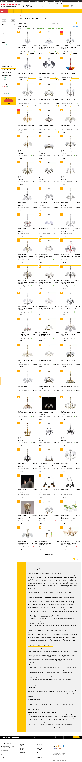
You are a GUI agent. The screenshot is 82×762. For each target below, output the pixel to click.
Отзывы (29, 1)
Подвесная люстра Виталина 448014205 (25, 309)
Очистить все (76, 26)
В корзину (31, 53)
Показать (7, 101)
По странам (22, 746)
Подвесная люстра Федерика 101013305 (68, 204)
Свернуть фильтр (23, 23)
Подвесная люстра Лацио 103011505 (70, 256)
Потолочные (7, 37)
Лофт (5, 58)
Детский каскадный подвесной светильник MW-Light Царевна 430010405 (69, 517)
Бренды (53, 1)
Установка (37, 1)
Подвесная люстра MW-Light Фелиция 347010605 (46, 543)
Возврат (22, 1)
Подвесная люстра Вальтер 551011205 (25, 491)
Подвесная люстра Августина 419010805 (68, 465)
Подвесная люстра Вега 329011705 (70, 308)
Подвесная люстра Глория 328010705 (68, 282)
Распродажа (22, 748)
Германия (6, 93)
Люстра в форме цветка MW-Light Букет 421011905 (26, 335)
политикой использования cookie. (59, 756)
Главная (3, 15)
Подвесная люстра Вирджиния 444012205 (26, 126)
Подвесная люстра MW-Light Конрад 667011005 (27, 282)
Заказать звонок (15, 737)
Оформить (76, 737)
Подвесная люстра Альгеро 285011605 (46, 465)
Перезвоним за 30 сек (46, 3)
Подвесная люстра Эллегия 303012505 (25, 152)
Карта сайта (22, 752)
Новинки (22, 749)
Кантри (5, 54)
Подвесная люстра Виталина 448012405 (46, 309)
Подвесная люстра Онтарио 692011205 (68, 230)
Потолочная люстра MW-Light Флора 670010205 (27, 543)
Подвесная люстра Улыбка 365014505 (68, 74)
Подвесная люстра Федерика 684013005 (68, 48)
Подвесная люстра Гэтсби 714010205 (70, 491)
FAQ (37, 752)
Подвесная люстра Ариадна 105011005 (68, 335)
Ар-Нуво (6, 46)
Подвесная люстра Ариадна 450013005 (46, 361)
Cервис (38, 742)
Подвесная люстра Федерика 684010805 (46, 204)
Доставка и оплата (5, 1)
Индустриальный (7, 52)
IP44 (5, 79)
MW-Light (12, 15)
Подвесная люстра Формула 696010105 (25, 517)
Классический (7, 56)
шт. (68, 737)
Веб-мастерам (39, 749)
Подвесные (50, 28)
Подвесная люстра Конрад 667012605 (68, 100)
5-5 (28, 28)
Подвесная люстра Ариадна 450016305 (68, 361)
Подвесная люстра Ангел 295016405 (27, 412)
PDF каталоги (39, 758)
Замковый (6, 50)
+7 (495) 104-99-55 (31, 7)
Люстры (16, 15)
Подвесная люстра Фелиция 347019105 (68, 152)
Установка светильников (41, 745)
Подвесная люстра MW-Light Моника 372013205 (27, 256)
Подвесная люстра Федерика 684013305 (25, 204)
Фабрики (22, 745)
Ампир (5, 44)
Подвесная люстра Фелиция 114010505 (46, 152)
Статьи (38, 756)
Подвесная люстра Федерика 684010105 (25, 74)
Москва (29, 3)
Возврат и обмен (40, 748)
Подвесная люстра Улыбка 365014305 (25, 230)
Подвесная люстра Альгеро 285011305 (25, 465)
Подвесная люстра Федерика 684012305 (46, 178)
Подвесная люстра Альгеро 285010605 (68, 439)
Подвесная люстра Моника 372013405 (46, 256)
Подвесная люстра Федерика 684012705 (68, 178)
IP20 (5, 77)
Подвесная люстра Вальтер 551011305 (46, 491)
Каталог (5, 11)
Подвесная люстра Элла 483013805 (27, 47)
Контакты (61, 1)
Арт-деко (6, 48)
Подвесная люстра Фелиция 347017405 (46, 48)
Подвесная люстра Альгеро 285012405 (46, 126)
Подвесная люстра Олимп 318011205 (49, 99)
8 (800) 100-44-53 (30, 5)
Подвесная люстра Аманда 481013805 (46, 413)
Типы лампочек (40, 757)
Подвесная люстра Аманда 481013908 (68, 413)
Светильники (7, 29)
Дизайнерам (45, 1)
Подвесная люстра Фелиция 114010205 (25, 178)
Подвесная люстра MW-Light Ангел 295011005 (70, 387)
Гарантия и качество (40, 746)
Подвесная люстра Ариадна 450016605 (25, 387)
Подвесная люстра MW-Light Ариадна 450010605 (25, 361)
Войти (79, 1)
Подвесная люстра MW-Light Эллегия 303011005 (49, 517)
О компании (23, 742)
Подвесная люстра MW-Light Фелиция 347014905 (68, 543)
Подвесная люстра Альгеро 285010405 (46, 439)
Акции (21, 750)
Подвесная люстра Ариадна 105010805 (68, 126)
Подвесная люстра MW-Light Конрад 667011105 (48, 282)
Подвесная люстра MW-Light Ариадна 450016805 (46, 387)
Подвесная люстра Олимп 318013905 (27, 99)
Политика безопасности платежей (59, 751)
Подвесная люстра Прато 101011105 (48, 230)
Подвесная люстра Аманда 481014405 (25, 439)
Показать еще (49, 554)
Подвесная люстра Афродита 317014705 (46, 335)
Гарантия (15, 1)
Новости (38, 754)
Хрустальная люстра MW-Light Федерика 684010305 (47, 74)
